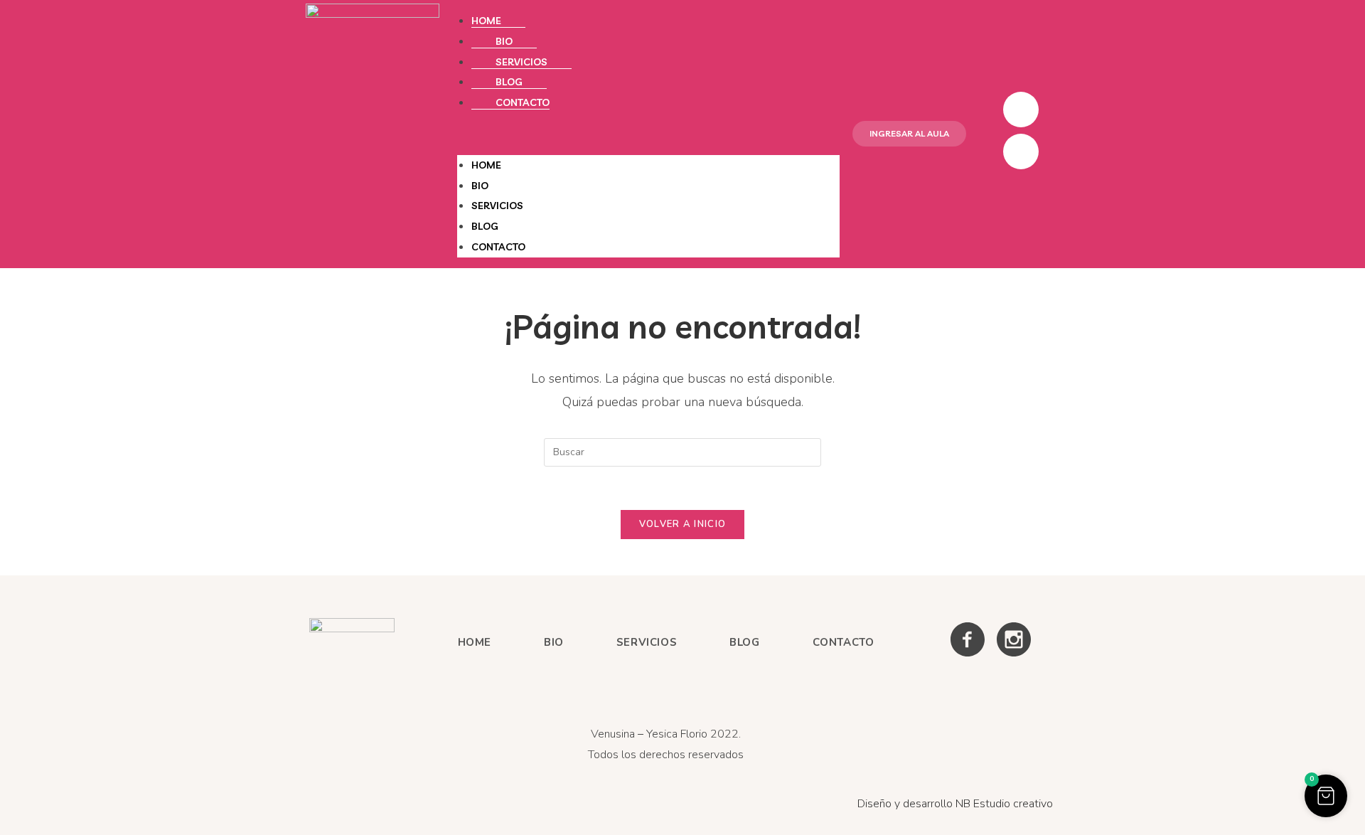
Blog (509, 81)
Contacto (523, 102)
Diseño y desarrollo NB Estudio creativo (955, 804)
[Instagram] (1021, 151)
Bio (504, 41)
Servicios (521, 61)
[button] (648, 134)
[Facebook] (1021, 109)
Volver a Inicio (683, 524)
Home (486, 20)
